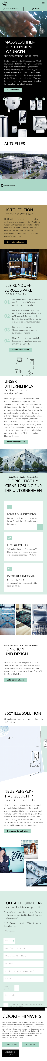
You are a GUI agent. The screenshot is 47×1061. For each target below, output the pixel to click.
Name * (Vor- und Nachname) (16, 948)
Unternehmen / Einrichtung (15, 956)
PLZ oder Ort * (10, 963)
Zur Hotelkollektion (15, 242)
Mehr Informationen (16, 442)
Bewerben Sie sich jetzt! (17, 831)
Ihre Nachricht (10, 995)
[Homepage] (5, 3)
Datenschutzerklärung (34, 1033)
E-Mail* (8, 979)
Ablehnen (30, 1045)
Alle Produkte (13, 90)
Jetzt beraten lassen (20, 350)
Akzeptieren (10, 1045)
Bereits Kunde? (6, 988)
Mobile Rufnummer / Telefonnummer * (19, 971)
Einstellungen (11, 1053)
